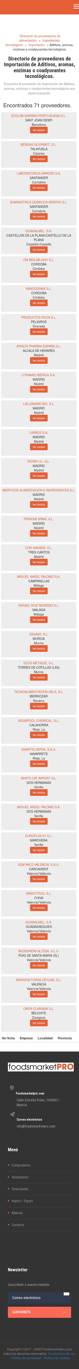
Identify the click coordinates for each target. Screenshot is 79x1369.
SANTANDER (39, 177)
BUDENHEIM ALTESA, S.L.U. (38, 951)
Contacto (18, 1225)
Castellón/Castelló (38, 244)
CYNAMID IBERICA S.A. (39, 375)
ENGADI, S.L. (38, 634)
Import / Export (22, 1201)
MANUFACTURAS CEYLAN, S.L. (38, 980)
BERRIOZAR (39, 696)
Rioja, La (39, 729)
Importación (37, 45)
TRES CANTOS (39, 552)
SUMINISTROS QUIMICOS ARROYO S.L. (39, 202)
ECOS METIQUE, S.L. (38, 663)
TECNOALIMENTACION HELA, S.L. (39, 691)
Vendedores (20, 1177)
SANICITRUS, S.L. (39, 893)
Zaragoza (38, 1017)
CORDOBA (39, 264)
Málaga (39, 585)
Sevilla (38, 787)
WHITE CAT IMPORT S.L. (39, 778)
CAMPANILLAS (38, 581)
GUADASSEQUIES (39, 926)
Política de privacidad (26, 1358)
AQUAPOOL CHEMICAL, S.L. (38, 720)
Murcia (38, 643)
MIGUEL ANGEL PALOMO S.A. (38, 576)
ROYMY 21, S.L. (38, 461)
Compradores (21, 1165)
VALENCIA (38, 984)
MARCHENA (38, 840)
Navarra (38, 700)
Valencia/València (39, 873)
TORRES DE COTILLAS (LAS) (39, 667)
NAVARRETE (39, 754)
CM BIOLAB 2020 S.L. (38, 259)
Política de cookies (57, 1358)
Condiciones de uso (61, 1353)
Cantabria (39, 182)
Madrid (39, 355)
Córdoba (39, 268)
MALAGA (38, 610)
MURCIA (39, 638)
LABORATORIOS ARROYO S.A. (39, 173)
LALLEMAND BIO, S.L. (39, 403)
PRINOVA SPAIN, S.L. (39, 519)
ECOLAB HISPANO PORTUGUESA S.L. (38, 115)
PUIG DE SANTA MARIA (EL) (38, 955)
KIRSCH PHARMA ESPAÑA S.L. (39, 346)
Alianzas (17, 1213)
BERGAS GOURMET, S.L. (39, 144)
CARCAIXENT (38, 869)
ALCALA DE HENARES (39, 350)
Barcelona (39, 124)
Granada (39, 326)
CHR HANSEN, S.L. (38, 547)
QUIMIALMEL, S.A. (38, 231)
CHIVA (38, 898)
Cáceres (39, 153)
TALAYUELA (38, 149)
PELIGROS (39, 321)
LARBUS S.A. (38, 432)
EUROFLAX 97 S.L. (38, 835)
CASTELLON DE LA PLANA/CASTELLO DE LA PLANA (38, 237)
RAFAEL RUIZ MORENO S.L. (38, 605)
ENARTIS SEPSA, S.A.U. (39, 749)
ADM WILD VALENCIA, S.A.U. (38, 864)
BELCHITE (38, 1013)
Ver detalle (38, 130)
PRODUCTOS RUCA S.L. (38, 317)
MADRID (39, 379)
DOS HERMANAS (39, 782)
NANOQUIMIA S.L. (39, 288)
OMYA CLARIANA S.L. (38, 1008)
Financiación (20, 1189)
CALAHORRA (38, 725)
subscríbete (21, 1312)
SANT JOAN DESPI (38, 120)
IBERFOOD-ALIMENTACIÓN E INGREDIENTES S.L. (38, 490)
